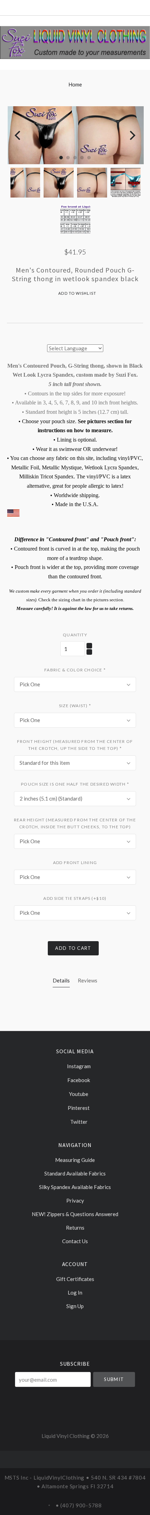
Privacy (75, 1200)
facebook (78, 1080)
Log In (75, 1292)
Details (61, 980)
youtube (78, 1094)
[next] (132, 135)
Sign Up (75, 1306)
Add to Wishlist (76, 293)
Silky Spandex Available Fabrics (75, 1187)
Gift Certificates (75, 1279)
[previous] (18, 135)
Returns (75, 1227)
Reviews (87, 980)
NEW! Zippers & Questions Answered (75, 1214)
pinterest (78, 1108)
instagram (78, 1066)
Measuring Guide (75, 1160)
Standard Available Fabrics (75, 1173)
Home (75, 84)
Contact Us (75, 1241)
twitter (78, 1122)
